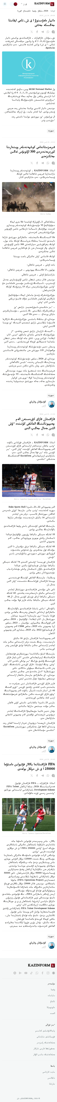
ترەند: (52, 11)
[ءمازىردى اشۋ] (5, 4)
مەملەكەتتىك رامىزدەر (46, 1043)
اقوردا (19, 11)
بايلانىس (51, 1078)
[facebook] (42, 973)
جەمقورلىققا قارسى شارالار (44, 1049)
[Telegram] (42, 32)
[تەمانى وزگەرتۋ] (14, 4)
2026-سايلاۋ (43, 11)
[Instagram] (53, 32)
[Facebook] (37, 32)
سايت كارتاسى (48, 1072)
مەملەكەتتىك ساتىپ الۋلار (44, 1055)
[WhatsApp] (48, 32)
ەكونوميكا (51, 1007)
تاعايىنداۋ (27, 11)
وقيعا (34, 11)
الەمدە (52, 1013)
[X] (31, 32)
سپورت (51, 131)
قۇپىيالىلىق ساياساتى (46, 1037)
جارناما (52, 1084)
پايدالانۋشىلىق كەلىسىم (45, 1031)
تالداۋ (52, 1001)
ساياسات (51, 995)
